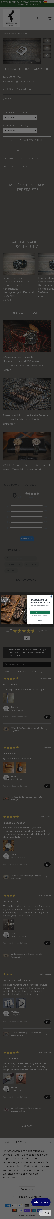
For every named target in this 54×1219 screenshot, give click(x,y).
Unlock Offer (39, 612)
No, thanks (40, 620)
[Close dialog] (51, 596)
